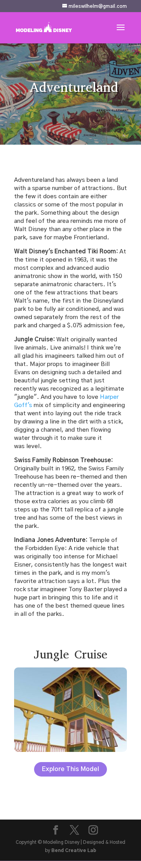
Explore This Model (70, 769)
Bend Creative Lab (73, 850)
